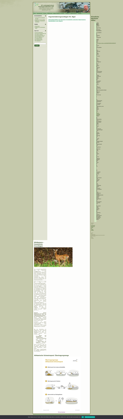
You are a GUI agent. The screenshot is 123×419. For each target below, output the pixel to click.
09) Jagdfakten (38, 40)
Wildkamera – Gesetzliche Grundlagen (39, 244)
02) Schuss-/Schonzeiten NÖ (40, 33)
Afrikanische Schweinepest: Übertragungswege (51, 355)
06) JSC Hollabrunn (38, 37)
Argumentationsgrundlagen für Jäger (62, 17)
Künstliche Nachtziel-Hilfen (40, 19)
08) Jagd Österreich (38, 39)
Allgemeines (37, 26)
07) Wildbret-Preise (38, 38)
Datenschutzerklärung (89, 417)
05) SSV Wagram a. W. (39, 36)
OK (82, 417)
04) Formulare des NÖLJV (40, 35)
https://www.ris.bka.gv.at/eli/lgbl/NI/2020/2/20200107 (106, 43)
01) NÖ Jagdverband (39, 32)
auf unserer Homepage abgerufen (98, 113)
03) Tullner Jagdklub (39, 34)
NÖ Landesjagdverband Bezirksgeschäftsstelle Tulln (46, 6)
